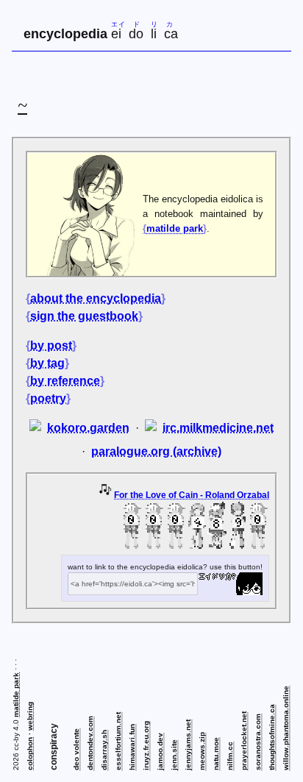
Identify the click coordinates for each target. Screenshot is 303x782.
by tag (47, 363)
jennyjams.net (188, 744)
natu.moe (216, 753)
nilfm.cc (230, 756)
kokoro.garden (88, 428)
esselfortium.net (118, 741)
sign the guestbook (84, 316)
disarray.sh (104, 750)
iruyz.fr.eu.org (146, 745)
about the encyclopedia (95, 298)
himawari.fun (132, 747)
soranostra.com (258, 742)
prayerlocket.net (244, 740)
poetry (48, 398)
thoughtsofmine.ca (272, 737)
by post (51, 345)
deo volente (76, 749)
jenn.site (174, 754)
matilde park (174, 228)
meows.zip (202, 751)
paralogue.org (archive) (156, 451)
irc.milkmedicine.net (218, 428)
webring (30, 716)
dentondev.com (90, 743)
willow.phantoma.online (286, 728)
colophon (30, 753)
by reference (65, 380)
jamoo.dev (160, 751)
